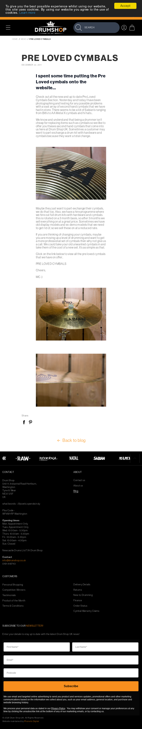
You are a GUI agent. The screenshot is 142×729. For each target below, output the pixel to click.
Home (15, 39)
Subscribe (71, 686)
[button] (10, 27)
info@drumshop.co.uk (14, 560)
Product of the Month (14, 600)
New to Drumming (83, 595)
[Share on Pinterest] (30, 422)
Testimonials (9, 595)
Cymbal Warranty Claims (86, 611)
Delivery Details (81, 584)
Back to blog (74, 440)
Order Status (80, 605)
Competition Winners (13, 589)
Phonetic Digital (31, 721)
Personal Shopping (12, 584)
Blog (75, 491)
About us (78, 485)
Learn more (27, 12)
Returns (77, 589)
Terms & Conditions (13, 605)
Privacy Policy (58, 708)
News (23, 39)
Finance (77, 600)
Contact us (79, 480)
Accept (125, 6)
